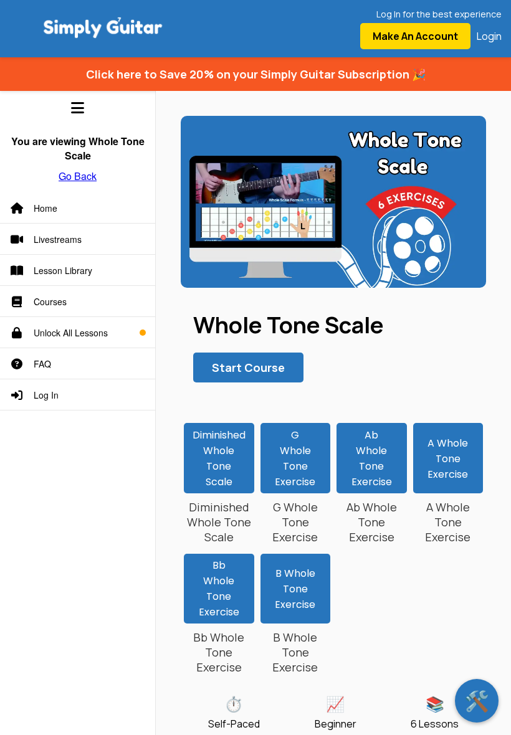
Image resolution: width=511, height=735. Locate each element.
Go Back (78, 176)
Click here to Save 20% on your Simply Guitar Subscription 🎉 (256, 74)
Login (489, 36)
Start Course (248, 367)
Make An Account (415, 36)
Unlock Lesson (295, 461)
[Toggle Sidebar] (77, 108)
